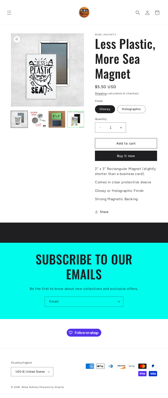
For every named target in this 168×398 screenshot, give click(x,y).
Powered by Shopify (51, 387)
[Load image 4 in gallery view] (75, 119)
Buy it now (126, 156)
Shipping (101, 93)
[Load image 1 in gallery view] (19, 119)
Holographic (131, 109)
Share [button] (104, 212)
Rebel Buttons (30, 387)
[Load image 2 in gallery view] (38, 119)
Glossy (105, 109)
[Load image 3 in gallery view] (57, 119)
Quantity (101, 119)
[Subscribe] (118, 301)
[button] (9, 13)
